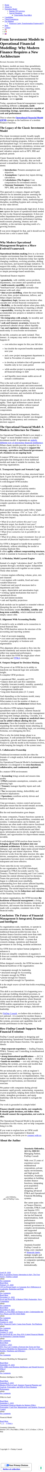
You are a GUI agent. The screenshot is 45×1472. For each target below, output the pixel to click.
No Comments (5, 1281)
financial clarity (33, 1252)
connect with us (34, 1135)
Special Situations (15, 13)
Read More (4, 1283)
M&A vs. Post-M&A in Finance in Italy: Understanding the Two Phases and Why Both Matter (21, 1313)
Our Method (9, 21)
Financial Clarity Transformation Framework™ (26, 23)
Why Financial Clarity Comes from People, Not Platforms (21, 1324)
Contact (7, 28)
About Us (8, 7)
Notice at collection (11, 1469)
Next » (10, 1423)
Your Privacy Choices (18, 1465)
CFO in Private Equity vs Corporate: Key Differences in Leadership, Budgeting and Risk (20, 1288)
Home (7, 5)
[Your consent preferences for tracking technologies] (41, 1468)
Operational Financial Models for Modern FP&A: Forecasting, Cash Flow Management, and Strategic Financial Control (22, 1407)
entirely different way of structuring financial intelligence (21, 441)
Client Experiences (11, 19)
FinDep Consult (10, 1013)
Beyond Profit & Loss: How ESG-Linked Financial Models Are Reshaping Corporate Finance (22, 1335)
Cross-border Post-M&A (23, 15)
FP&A (17, 658)
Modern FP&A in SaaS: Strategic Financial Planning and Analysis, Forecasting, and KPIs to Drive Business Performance (20, 1387)
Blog (6, 25)
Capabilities (9, 17)
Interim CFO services (17, 11)
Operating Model (11, 9)
